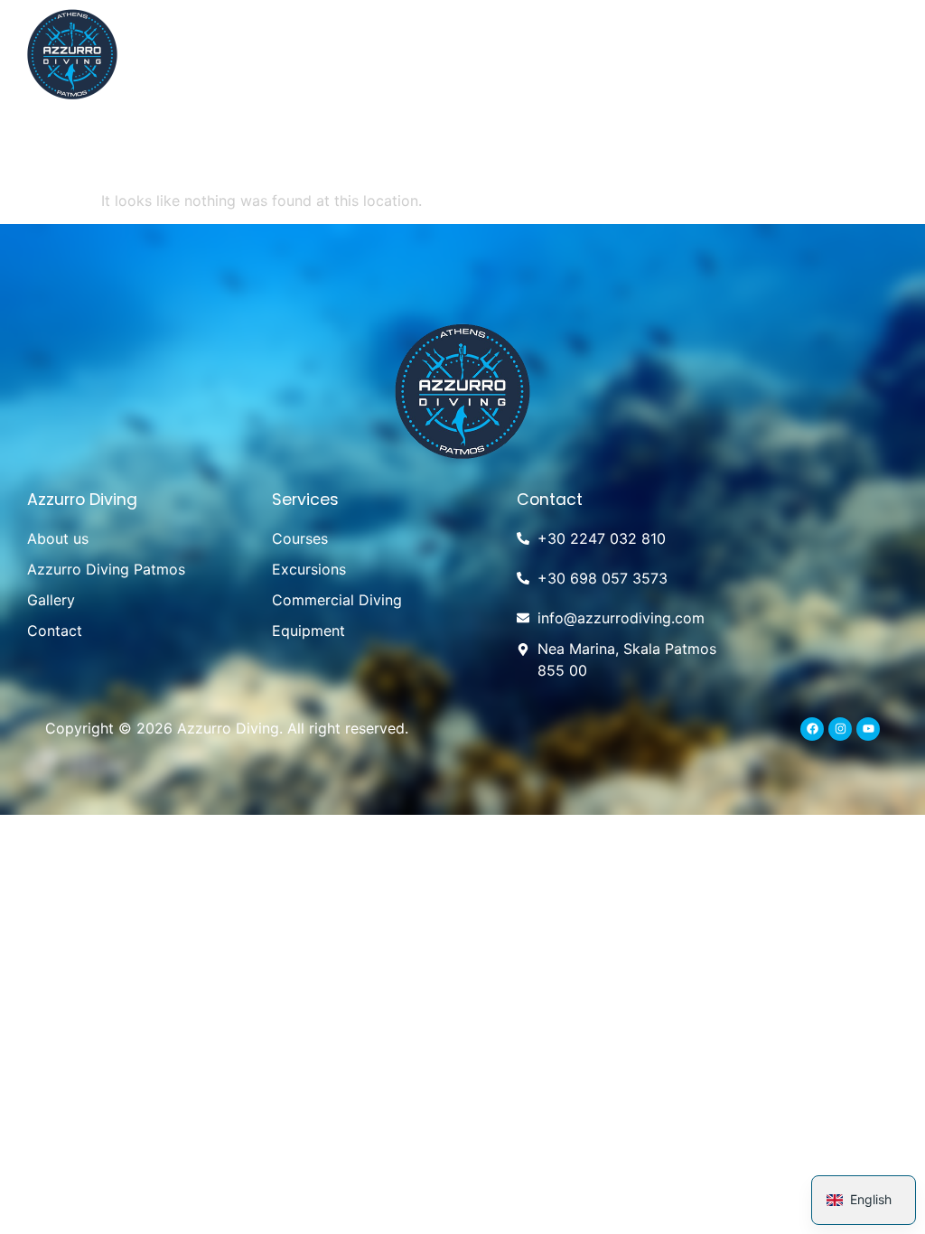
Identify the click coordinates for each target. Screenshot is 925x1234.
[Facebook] (812, 729)
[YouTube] (868, 729)
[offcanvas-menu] (878, 52)
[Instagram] (840, 729)
